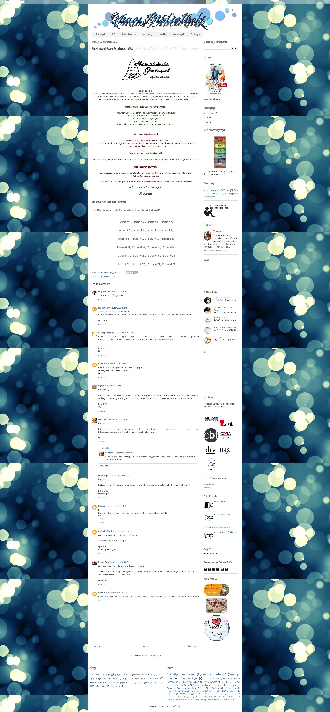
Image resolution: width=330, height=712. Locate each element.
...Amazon (207, 487)
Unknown (101, 364)
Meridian (172, 694)
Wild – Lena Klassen (221, 298)
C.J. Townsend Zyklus (219, 694)
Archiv (163, 34)
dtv (110, 686)
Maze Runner (235, 697)
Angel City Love (205, 694)
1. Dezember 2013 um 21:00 (118, 562)
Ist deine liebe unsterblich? (206, 697)
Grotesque (192, 697)
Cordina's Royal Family (210, 691)
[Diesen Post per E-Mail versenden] (127, 272)
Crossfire (214, 679)
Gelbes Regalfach (227, 190)
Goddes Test (183, 697)
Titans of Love (189, 678)
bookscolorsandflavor (106, 333)
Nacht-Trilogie (171, 700)
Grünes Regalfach (212, 194)
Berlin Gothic (191, 688)
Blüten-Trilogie (205, 688)
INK (123, 679)
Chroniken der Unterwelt (202, 685)
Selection (171, 682)
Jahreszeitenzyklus (233, 691)
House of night (230, 679)
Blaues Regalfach (210, 191)
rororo (117, 686)
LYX (161, 678)
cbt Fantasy (102, 686)
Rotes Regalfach (230, 194)
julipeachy (102, 308)
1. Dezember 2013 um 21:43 (124, 453)
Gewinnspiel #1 (220, 502)
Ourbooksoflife (104, 531)
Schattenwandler (185, 694)
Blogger (178, 706)
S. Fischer (132, 683)
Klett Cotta (145, 679)
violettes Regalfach (209, 197)
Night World (180, 700)
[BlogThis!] (129, 272)
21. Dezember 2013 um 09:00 (117, 593)
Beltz (103, 675)
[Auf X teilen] (132, 272)
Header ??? (218, 337)
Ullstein (139, 683)
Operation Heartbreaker (181, 674)
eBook (206, 122)
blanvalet (148, 683)
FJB (129, 675)
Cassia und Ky (219, 688)
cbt (92, 686)
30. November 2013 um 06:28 (119, 420)
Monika (101, 386)
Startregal (100, 34)
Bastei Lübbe (94, 675)
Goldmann (93, 679)
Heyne (103, 679)
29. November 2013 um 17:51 (115, 386)
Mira (97, 682)
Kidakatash (102, 420)
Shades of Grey (181, 685)
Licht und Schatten (222, 697)
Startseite (146, 647)
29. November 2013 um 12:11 (118, 292)
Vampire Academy (213, 674)
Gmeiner (159, 675)
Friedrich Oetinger (140, 675)
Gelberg (152, 675)
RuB (113, 34)
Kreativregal (148, 34)
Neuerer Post (99, 647)
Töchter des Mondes (175, 688)
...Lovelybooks (209, 485)
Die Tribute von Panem (189, 682)
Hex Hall (225, 682)
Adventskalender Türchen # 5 (225, 532)
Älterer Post (192, 647)
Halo (222, 691)
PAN (114, 683)
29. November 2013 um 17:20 (116, 364)
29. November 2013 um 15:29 (126, 333)
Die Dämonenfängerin (233, 694)
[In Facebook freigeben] (134, 272)
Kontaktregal (178, 34)
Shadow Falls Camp (201, 700)
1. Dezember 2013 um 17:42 (116, 506)
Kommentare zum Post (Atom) (150, 656)
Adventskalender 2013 (106, 277)
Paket (206, 118)
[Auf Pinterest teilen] (136, 272)
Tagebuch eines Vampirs (215, 700)
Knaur (154, 679)
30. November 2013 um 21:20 (120, 476)
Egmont (117, 674)
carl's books (159, 683)
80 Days (195, 694)
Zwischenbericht (220, 318)
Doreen (107, 273)
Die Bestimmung (232, 685)
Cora (108, 675)
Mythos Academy (211, 682)
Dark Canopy (183, 691)
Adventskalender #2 (222, 514)
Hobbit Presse (115, 679)
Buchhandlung (209, 113)
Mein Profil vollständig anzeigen (216, 251)
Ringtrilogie (190, 700)
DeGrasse (219, 685)
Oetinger (106, 683)
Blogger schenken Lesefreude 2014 (218, 527)
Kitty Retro (102, 292)
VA (204, 679)
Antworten (102, 299)
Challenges (195, 34)
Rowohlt (122, 683)
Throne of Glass (228, 700)
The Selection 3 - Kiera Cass (225, 328)
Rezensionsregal (129, 34)
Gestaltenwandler (172, 697)
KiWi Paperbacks (133, 679)
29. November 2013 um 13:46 (117, 308)
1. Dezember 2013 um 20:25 (121, 531)
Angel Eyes (195, 691)
